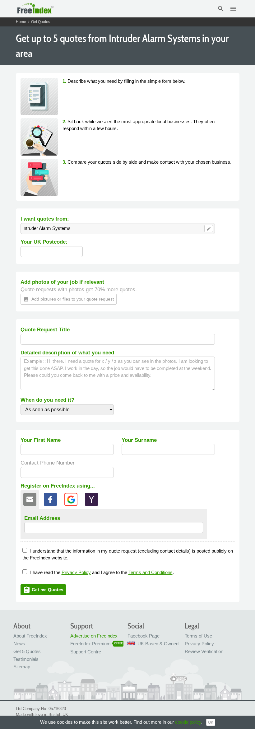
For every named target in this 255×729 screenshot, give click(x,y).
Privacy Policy (76, 572)
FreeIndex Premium (90, 643)
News (19, 643)
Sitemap (21, 666)
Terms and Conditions (150, 572)
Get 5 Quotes (27, 651)
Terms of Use (198, 635)
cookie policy (188, 722)
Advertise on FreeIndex (94, 635)
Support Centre (85, 651)
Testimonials (26, 659)
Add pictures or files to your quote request (68, 299)
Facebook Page (144, 635)
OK (210, 722)
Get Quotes (40, 22)
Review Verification (204, 651)
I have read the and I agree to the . (102, 572)
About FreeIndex (30, 635)
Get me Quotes (43, 590)
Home (21, 22)
